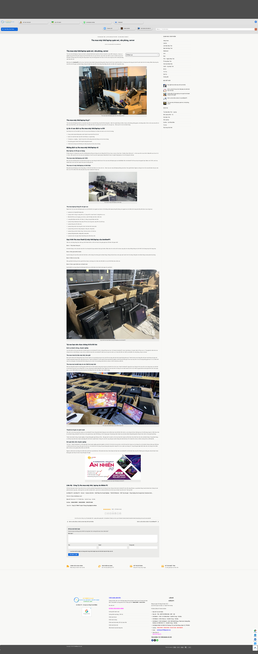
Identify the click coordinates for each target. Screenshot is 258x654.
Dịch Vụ (165, 74)
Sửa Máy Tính (166, 117)
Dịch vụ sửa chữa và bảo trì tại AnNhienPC (147, 521)
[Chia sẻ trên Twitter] (108, 513)
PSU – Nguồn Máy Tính (168, 58)
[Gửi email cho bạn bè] (110, 513)
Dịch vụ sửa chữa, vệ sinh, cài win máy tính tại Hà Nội (81, 521)
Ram (164, 56)
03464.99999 (74, 502)
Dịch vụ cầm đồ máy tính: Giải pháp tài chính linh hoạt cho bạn (178, 90)
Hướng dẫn (165, 77)
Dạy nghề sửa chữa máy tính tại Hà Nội (176, 84)
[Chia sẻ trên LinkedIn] (115, 513)
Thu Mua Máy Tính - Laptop (103, 36)
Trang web (131, 545)
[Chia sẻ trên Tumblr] (118, 513)
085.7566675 (180, 627)
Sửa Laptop (166, 119)
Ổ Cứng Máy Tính (167, 61)
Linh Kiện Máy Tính (167, 45)
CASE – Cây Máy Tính (168, 66)
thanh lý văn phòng (136, 518)
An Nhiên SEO (118, 44)
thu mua (142, 518)
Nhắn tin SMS (255, 645)
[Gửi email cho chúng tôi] (155, 640)
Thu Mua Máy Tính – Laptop (170, 112)
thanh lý (124, 518)
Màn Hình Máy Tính (167, 48)
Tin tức (165, 125)
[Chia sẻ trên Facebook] (106, 513)
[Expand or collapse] (157, 55)
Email (100, 545)
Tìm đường (255, 632)
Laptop (165, 43)
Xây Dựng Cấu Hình (167, 127)
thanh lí (121, 518)
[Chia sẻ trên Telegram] (120, 513)
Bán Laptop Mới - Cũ (114, 36)
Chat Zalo (255, 636)
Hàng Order (166, 40)
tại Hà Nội (120, 160)
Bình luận (70, 533)
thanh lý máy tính (129, 518)
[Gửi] (256, 29)
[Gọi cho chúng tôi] (157, 640)
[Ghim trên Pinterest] (113, 513)
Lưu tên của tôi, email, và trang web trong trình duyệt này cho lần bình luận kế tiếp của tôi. (91, 551)
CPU (164, 53)
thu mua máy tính (147, 518)
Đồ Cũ (164, 69)
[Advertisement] (40, 9)
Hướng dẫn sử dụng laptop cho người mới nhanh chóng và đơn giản (178, 94)
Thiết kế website (169, 647)
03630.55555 (82, 502)
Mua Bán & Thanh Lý (124, 36)
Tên (69, 545)
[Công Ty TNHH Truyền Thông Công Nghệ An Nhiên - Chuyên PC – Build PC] (7, 21)
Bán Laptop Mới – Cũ (168, 114)
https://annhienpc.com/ (76, 496)
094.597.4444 (89, 502)
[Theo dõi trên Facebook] (152, 640)
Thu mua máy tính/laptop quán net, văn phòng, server (178, 103)
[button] (256, 22)
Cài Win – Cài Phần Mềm (169, 122)
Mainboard (165, 51)
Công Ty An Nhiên (92, 605)
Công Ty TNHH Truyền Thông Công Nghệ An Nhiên (84, 505)
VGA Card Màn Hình (167, 64)
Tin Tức (165, 71)
